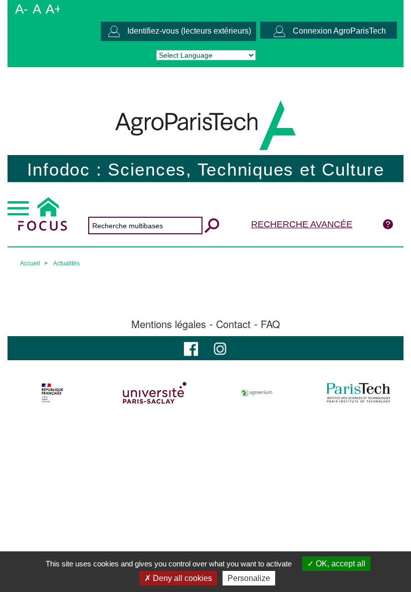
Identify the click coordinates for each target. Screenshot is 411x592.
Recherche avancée (301, 224)
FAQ (270, 324)
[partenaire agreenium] (257, 392)
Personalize (249, 578)
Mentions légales (168, 324)
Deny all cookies (181, 578)
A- (21, 9)
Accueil (30, 263)
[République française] (52, 392)
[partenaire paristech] (358, 392)
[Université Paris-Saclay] (154, 392)
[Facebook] (190, 348)
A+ (54, 9)
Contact (233, 324)
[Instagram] (220, 348)
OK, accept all (339, 563)
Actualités (66, 263)
